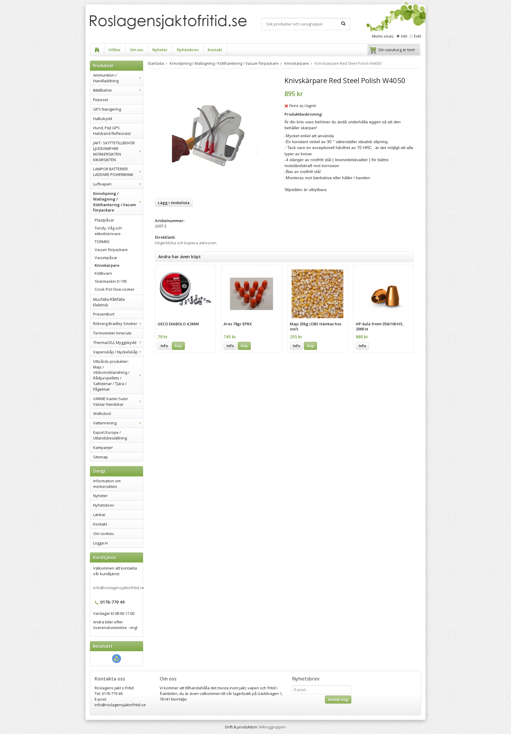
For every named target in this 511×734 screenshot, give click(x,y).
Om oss (136, 49)
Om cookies (103, 533)
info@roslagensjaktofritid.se (118, 587)
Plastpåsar (104, 220)
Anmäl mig (338, 699)
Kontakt (215, 49)
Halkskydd (102, 118)
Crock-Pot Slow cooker (115, 289)
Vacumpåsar (106, 257)
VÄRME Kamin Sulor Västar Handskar (110, 401)
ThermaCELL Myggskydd (114, 342)
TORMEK (102, 241)
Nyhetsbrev (187, 49)
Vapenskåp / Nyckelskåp (115, 352)
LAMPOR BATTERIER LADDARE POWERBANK (113, 171)
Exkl (417, 36)
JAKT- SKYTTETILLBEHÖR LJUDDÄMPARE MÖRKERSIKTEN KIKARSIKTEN (114, 151)
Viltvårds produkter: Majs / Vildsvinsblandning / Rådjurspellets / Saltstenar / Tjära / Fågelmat (111, 375)
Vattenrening (105, 423)
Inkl (404, 36)
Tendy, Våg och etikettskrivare (108, 230)
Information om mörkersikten (107, 483)
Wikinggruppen (272, 727)
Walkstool (102, 413)
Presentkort (103, 314)
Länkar (99, 514)
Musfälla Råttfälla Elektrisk (109, 302)
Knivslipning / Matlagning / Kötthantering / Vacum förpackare (114, 202)
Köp (178, 345)
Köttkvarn (103, 273)
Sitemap (100, 457)
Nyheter (160, 49)
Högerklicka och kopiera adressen (185, 242)
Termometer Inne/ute (112, 333)
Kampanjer (103, 447)
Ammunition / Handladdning (106, 77)
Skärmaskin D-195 (111, 281)
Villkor (115, 49)
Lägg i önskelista (174, 202)
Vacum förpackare (111, 249)
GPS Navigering (107, 109)
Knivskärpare (107, 265)
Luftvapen (102, 184)
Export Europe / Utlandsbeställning (110, 435)
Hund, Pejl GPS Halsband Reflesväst (112, 130)
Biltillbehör (102, 90)
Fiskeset (100, 99)
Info (164, 345)
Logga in (100, 543)
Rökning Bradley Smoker (115, 323)
